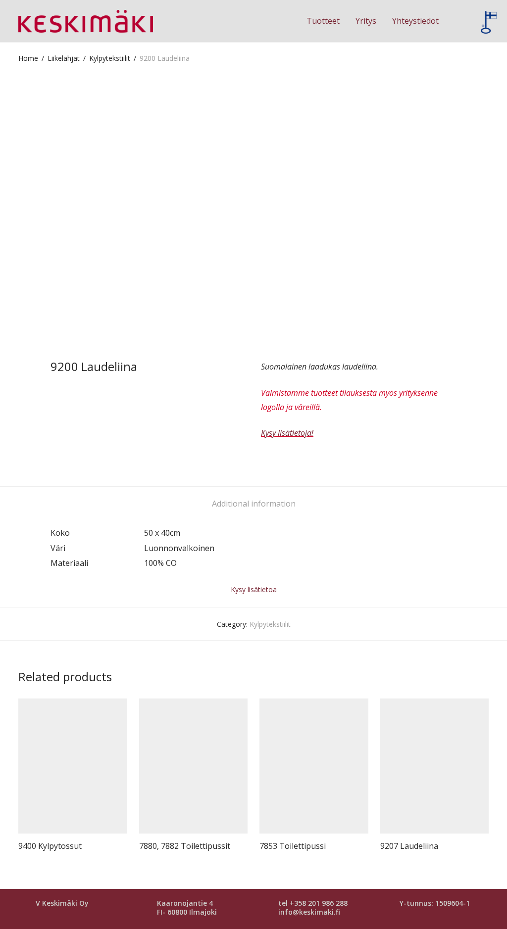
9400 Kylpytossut (50, 845)
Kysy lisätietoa (254, 589)
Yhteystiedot (415, 20)
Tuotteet (323, 20)
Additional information (254, 503)
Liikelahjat (64, 58)
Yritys (365, 20)
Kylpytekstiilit (109, 58)
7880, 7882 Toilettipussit (184, 845)
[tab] (254, 504)
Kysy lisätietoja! (287, 432)
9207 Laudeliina (409, 845)
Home (28, 58)
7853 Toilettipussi (292, 845)
